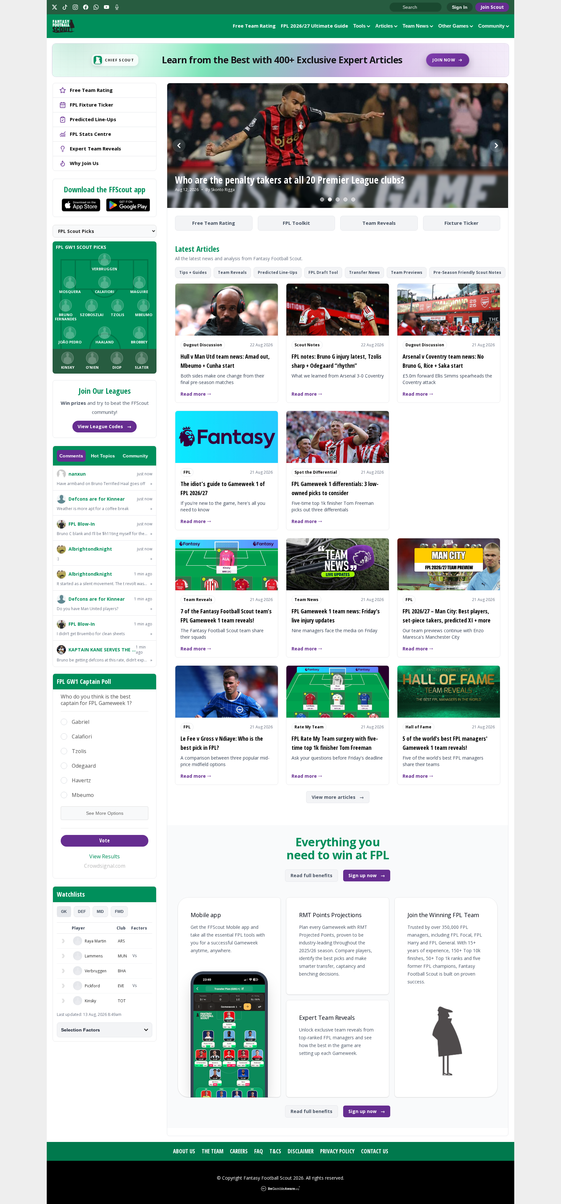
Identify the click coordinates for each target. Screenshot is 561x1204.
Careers (239, 1151)
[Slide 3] (338, 199)
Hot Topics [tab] (103, 455)
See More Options (104, 813)
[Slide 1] (322, 199)
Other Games (453, 26)
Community (491, 26)
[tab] (64, 911)
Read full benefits (311, 875)
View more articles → (338, 797)
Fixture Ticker (461, 223)
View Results (104, 856)
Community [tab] (135, 455)
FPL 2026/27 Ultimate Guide (314, 25)
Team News (416, 26)
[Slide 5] (353, 199)
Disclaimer (301, 1151)
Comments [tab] (71, 455)
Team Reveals (379, 223)
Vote (104, 840)
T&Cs (275, 1151)
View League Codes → (104, 426)
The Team (212, 1151)
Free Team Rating (254, 25)
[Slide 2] (330, 199)
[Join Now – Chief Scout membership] (280, 60)
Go (398, 7)
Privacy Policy (337, 1151)
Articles (384, 26)
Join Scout (492, 7)
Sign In (460, 7)
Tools (359, 26)
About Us (184, 1151)
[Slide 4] (345, 199)
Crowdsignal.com (104, 865)
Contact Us (374, 1151)
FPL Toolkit (296, 223)
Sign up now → (366, 875)
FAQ (258, 1151)
